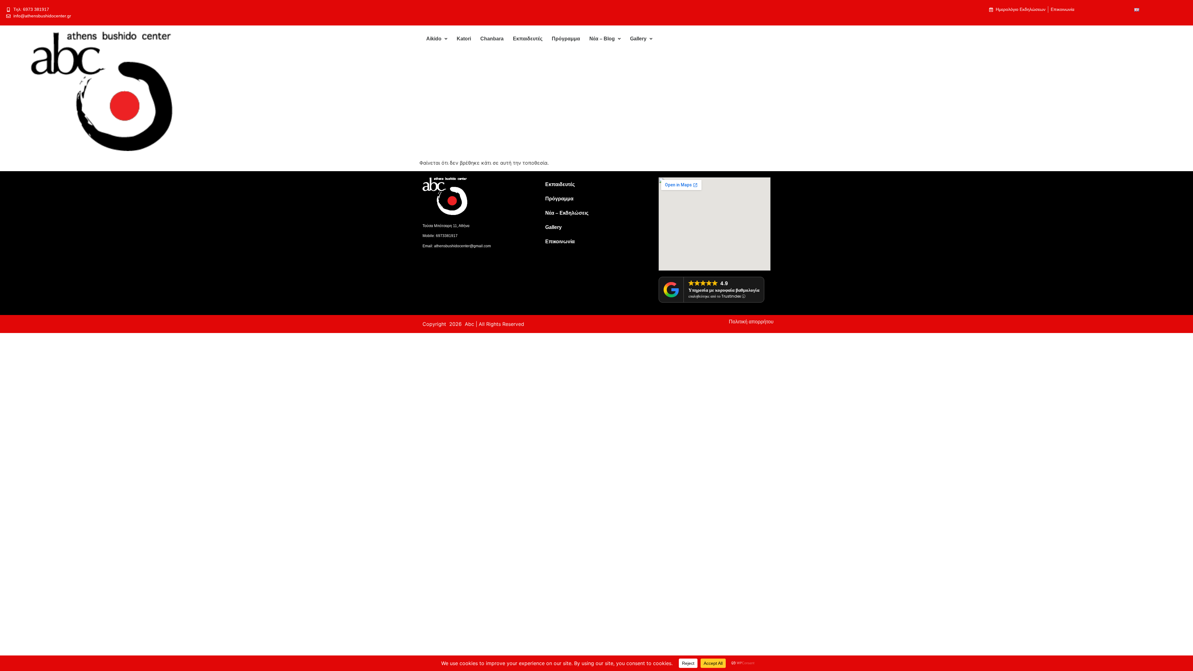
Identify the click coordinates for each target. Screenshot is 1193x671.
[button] (437, 39)
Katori (464, 38)
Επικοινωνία (560, 241)
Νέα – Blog (602, 38)
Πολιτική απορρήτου (751, 321)
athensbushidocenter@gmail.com (462, 246)
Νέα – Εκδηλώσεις (566, 213)
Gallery (638, 38)
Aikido (433, 38)
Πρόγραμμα (566, 38)
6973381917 (447, 236)
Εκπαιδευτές (527, 38)
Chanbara (492, 38)
